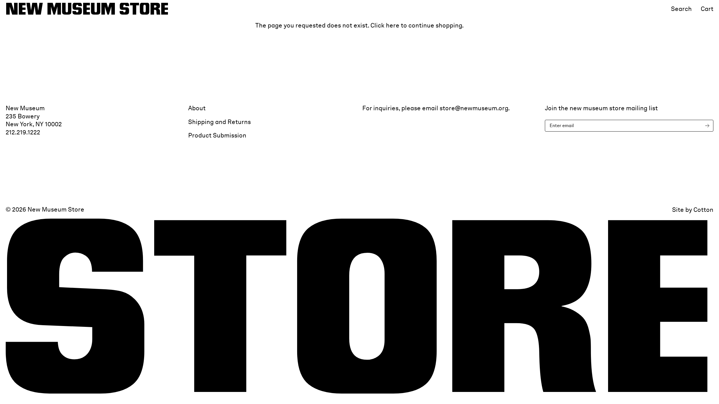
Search (681, 8)
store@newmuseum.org (474, 108)
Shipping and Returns (219, 121)
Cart (707, 8)
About (197, 108)
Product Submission (217, 135)
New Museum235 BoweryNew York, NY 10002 (34, 116)
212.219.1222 (23, 132)
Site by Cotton (692, 209)
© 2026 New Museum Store (45, 209)
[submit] (708, 126)
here (392, 25)
